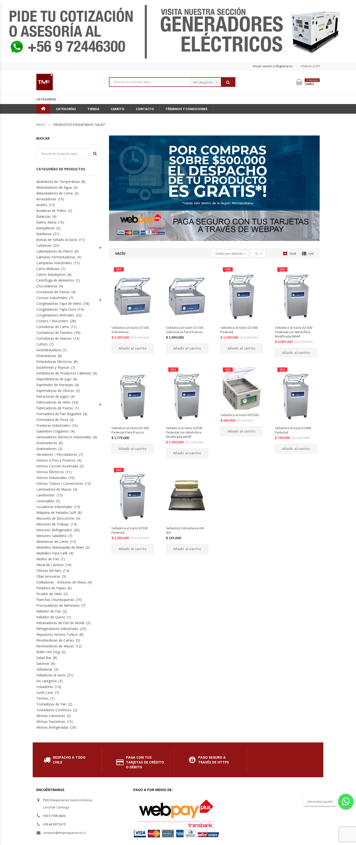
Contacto (145, 109)
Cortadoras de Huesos (54, 338)
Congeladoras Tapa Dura (56, 309)
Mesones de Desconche (55, 518)
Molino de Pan (47, 559)
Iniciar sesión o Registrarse (273, 66)
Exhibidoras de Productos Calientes (64, 373)
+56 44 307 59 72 (54, 824)
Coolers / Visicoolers (52, 321)
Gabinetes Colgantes (52, 431)
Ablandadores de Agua (54, 187)
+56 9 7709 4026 (54, 816)
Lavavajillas (45, 501)
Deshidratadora (48, 350)
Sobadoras (44, 686)
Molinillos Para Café (52, 553)
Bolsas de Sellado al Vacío (56, 239)
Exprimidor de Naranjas (54, 384)
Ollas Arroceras (48, 576)
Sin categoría (46, 681)
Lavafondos (45, 495)
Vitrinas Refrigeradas (52, 727)
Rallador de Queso (50, 617)
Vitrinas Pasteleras (50, 721)
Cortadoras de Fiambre (54, 332)
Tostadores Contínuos (53, 710)
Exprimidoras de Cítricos (55, 390)
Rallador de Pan (48, 611)
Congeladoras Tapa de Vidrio (59, 303)
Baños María (46, 222)
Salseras (42, 663)
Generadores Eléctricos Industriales (64, 437)
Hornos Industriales (51, 477)
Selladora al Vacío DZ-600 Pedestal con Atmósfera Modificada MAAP (293, 331)
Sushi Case (44, 692)
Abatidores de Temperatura (58, 181)
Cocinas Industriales (52, 297)
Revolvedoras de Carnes (55, 640)
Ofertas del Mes (49, 570)
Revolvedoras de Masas (55, 646)
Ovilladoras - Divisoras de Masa (61, 582)
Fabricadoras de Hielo (53, 402)
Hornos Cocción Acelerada (57, 466)
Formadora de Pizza (52, 419)
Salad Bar (43, 657)
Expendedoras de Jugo (53, 379)
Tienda (93, 109)
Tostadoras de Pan (51, 704)
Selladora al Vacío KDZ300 (239, 415)
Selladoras (44, 669)
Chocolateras (46, 286)
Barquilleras (45, 228)
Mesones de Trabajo (52, 524)
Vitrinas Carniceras (50, 715)
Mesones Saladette (51, 535)
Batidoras (44, 234)
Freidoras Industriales (53, 425)
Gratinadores (46, 448)
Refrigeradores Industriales (57, 628)
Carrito (117, 109)
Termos (42, 698)
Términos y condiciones (186, 109)
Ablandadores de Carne (54, 193)
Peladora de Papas (51, 588)
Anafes (41, 204)
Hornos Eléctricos (50, 472)
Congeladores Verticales (55, 315)
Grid (293, 253)
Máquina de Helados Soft (56, 512)
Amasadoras (46, 199)
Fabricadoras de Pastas (54, 408)
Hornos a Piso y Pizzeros (56, 460)
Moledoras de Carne (52, 541)
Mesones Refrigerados (54, 530)
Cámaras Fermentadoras (56, 257)
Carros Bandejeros (51, 274)
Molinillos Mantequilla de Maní (60, 547)
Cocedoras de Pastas (53, 292)
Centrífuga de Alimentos (55, 280)
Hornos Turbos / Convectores (59, 483)
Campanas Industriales (54, 263)
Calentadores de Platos (54, 251)
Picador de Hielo (49, 593)
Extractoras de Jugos (52, 396)
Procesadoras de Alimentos (58, 605)
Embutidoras (46, 355)
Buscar (228, 82)
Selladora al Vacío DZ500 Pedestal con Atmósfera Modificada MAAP (184, 432)
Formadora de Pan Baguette (58, 413)
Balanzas (43, 216)
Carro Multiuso (48, 268)
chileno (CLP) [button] (310, 66)
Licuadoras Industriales (54, 506)
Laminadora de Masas (53, 489)
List (311, 253)
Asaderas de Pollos (51, 210)
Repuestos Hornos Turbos (57, 634)
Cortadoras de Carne (52, 326)
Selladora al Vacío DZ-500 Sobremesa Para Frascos (184, 329)
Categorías (66, 109)
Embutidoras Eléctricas (54, 361)
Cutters (42, 344)
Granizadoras (46, 443)
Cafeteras (44, 245)
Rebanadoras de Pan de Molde (60, 623)
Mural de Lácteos (50, 564)
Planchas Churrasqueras (55, 599)
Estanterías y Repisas (53, 367)
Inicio (40, 124)
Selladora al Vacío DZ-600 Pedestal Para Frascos (130, 430)
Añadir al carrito (133, 348)
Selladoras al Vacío (51, 675)
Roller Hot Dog (48, 652)
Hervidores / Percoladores (56, 454)
